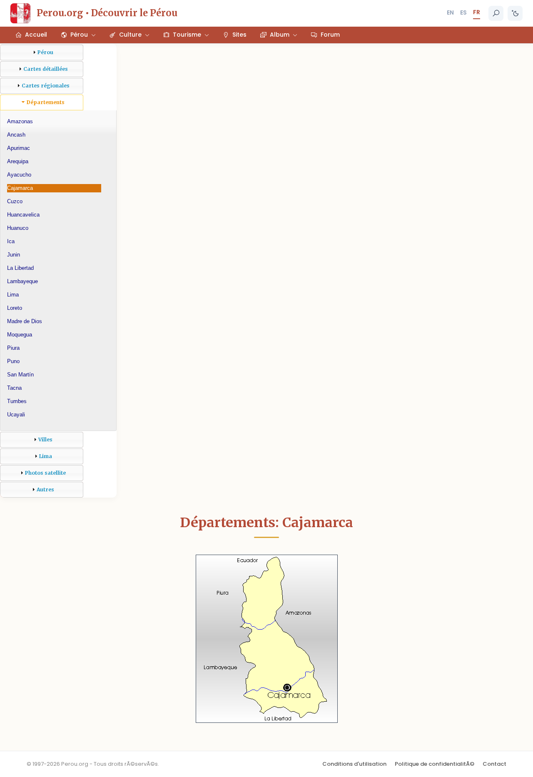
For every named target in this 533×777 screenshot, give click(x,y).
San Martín (20, 374)
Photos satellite (45, 473)
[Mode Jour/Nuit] (515, 13)
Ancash (16, 135)
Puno (13, 361)
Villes (45, 439)
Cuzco (14, 201)
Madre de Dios (24, 321)
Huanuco (17, 228)
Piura (13, 348)
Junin (13, 255)
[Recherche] (495, 13)
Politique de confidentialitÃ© (434, 764)
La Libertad (20, 268)
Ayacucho (19, 175)
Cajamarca (20, 188)
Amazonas (20, 121)
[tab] (41, 52)
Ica (11, 241)
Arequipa (17, 161)
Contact (494, 764)
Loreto (14, 308)
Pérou (45, 52)
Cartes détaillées (45, 69)
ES (463, 12)
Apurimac (18, 148)
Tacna (14, 388)
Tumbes (17, 401)
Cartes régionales (46, 85)
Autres (45, 489)
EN (450, 12)
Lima (13, 294)
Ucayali (16, 414)
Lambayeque (22, 281)
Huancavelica (23, 215)
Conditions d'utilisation (354, 764)
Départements (46, 102)
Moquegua (19, 334)
